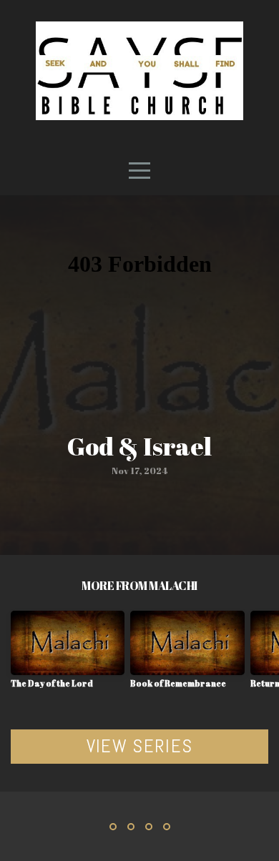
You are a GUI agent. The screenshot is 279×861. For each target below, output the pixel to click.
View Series (139, 746)
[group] (67, 655)
